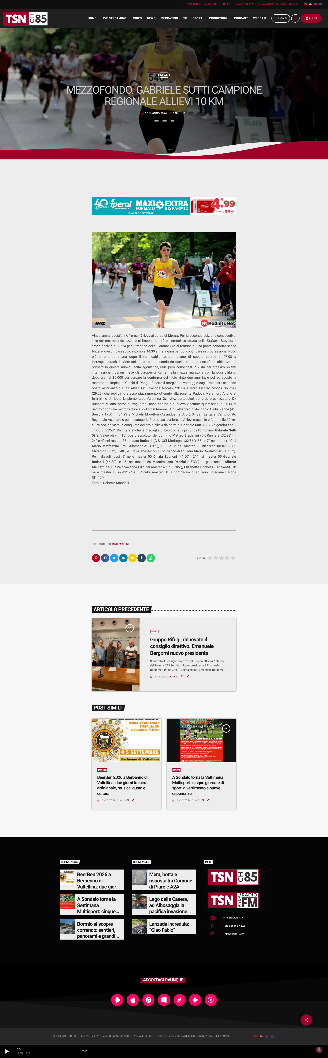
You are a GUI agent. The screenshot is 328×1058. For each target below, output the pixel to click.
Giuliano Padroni (118, 544)
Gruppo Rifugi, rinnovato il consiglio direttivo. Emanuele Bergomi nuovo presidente (182, 646)
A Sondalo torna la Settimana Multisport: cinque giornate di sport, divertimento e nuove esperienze (198, 785)
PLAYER (311, 18)
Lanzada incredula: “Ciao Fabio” (169, 927)
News (164, 75)
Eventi (102, 770)
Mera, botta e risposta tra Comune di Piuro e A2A (170, 880)
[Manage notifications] (319, 1050)
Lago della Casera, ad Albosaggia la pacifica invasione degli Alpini (168, 908)
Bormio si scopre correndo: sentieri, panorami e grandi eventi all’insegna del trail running (99, 936)
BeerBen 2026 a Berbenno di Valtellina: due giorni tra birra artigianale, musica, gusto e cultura (122, 785)
